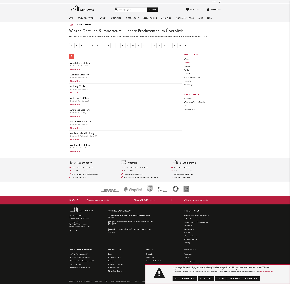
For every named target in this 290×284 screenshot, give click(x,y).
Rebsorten (188, 98)
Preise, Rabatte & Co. (154, 261)
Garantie (149, 254)
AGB (106, 281)
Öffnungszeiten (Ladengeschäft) (82, 261)
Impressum (188, 226)
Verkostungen (150, 18)
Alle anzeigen (188, 85)
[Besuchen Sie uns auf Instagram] (76, 230)
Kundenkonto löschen (115, 264)
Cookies (221, 278)
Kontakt (213, 2)
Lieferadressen (113, 268)
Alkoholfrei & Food (185, 18)
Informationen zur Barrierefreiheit (196, 222)
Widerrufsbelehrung (191, 239)
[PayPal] (133, 189)
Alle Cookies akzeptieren (184, 278)
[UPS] (150, 188)
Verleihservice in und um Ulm (80, 268)
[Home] (71, 24)
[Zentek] (176, 189)
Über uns (136, 281)
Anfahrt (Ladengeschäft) (79, 254)
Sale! (200, 18)
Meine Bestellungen (115, 271)
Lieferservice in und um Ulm (80, 257)
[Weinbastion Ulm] (91, 8)
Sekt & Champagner (86, 18)
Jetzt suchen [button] (152, 9)
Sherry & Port (132, 18)
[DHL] (110, 190)
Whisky (103, 18)
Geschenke (166, 18)
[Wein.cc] (163, 189)
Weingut (187, 74)
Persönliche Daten (114, 257)
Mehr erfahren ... (76, 69)
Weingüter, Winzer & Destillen (194, 102)
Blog (209, 18)
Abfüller (187, 70)
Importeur (187, 66)
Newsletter (150, 257)
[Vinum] (186, 189)
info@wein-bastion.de (100, 200)
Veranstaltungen (76, 264)
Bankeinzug (112, 261)
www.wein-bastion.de (200, 200)
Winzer (186, 59)
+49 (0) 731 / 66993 (147, 200)
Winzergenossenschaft (192, 77)
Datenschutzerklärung (192, 219)
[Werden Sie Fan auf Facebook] (71, 230)
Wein (71, 18)
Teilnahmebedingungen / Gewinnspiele (121, 281)
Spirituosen (116, 18)
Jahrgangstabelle (190, 109)
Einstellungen (206, 278)
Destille (187, 63)
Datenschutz (98, 281)
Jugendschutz (189, 229)
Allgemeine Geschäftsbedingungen (196, 215)
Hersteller (187, 81)
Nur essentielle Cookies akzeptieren (243, 278)
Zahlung (187, 243)
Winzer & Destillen (83, 25)
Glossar (187, 106)
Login (219, 2)
